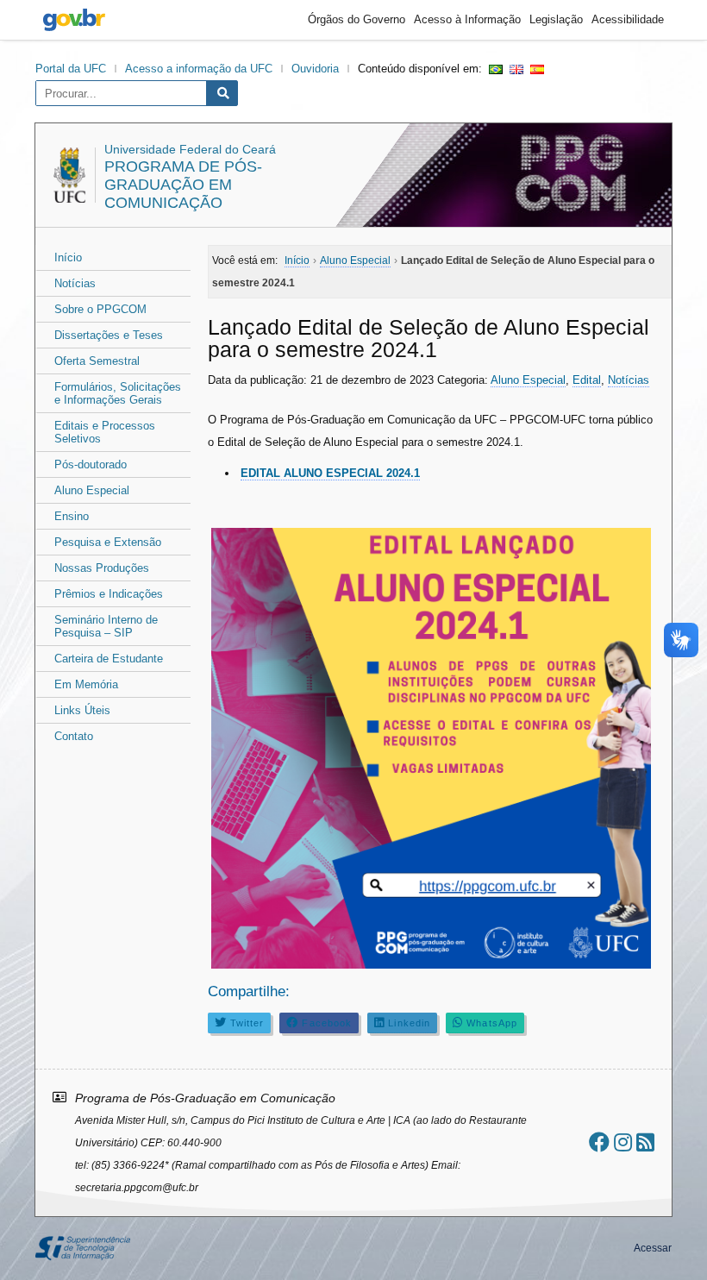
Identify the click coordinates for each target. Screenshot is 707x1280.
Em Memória (86, 684)
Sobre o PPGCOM (100, 309)
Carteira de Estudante (108, 658)
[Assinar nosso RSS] (645, 1142)
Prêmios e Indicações (108, 593)
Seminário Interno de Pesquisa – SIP (106, 626)
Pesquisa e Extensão (107, 542)
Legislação (556, 19)
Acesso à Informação (467, 19)
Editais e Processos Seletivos (104, 432)
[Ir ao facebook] (599, 1142)
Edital (586, 379)
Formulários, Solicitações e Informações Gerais (117, 393)
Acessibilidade (627, 19)
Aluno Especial (91, 490)
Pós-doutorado (90, 464)
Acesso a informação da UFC (198, 68)
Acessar (653, 1248)
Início (68, 257)
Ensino (71, 516)
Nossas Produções (101, 568)
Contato (73, 736)
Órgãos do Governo (356, 19)
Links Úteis (82, 710)
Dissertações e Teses (108, 335)
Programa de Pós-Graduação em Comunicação (183, 184)
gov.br (74, 20)
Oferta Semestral (97, 361)
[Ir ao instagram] (623, 1142)
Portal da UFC (70, 68)
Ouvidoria (315, 68)
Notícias (75, 283)
